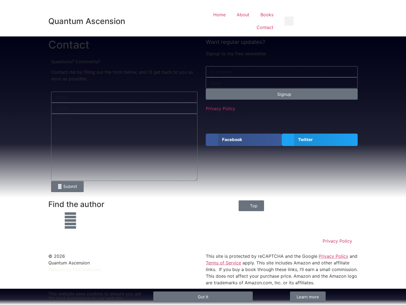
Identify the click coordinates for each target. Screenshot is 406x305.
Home (219, 14)
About (243, 14)
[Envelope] (70, 220)
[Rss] (86, 220)
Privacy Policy (220, 108)
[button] (289, 21)
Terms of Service (223, 263)
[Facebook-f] (55, 220)
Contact (265, 27)
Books (266, 14)
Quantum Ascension (86, 21)
